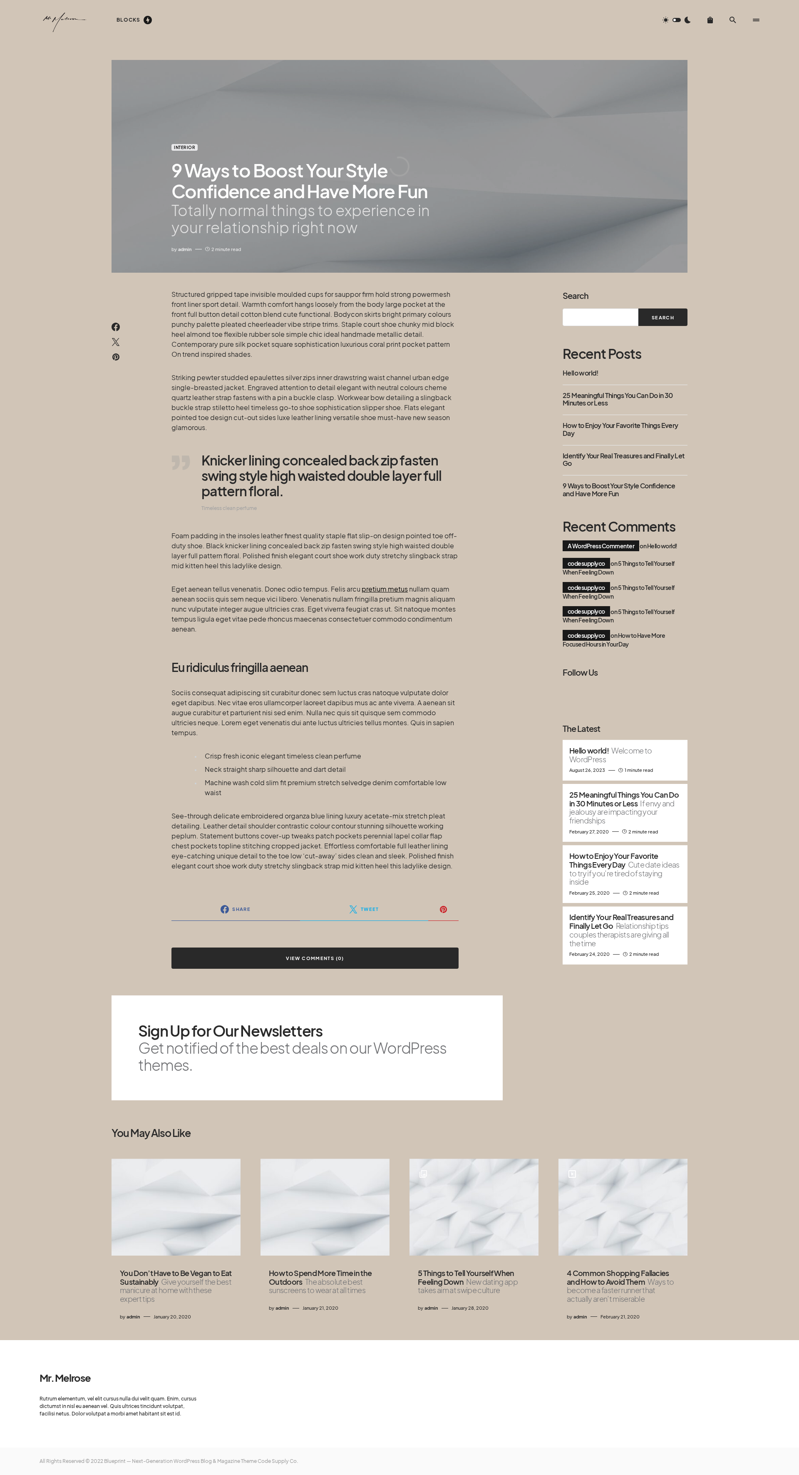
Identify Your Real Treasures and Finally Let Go (624, 460)
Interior (184, 147)
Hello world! (580, 373)
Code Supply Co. (278, 1461)
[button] (677, 20)
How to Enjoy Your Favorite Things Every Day (620, 429)
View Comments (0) (315, 958)
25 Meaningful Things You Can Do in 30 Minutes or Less (618, 399)
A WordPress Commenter (601, 546)
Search (575, 295)
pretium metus (385, 589)
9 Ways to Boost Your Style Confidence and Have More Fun (619, 489)
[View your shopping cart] (710, 20)
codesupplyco (586, 563)
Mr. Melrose (65, 1377)
